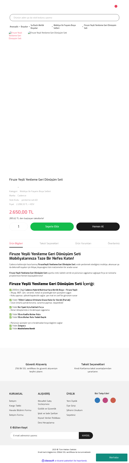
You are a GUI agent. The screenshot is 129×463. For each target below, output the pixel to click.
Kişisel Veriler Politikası (49, 418)
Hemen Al (98, 226)
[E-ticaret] (64, 460)
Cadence (22, 195)
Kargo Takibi (15, 405)
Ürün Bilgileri (16, 243)
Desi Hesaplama (46, 422)
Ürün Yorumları (83, 243)
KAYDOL (86, 435)
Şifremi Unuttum (75, 410)
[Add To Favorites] (18, 186)
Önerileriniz (114, 243)
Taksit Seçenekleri (49, 243)
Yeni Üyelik (72, 401)
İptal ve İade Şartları (48, 413)
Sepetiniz (71, 415)
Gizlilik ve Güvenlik (47, 408)
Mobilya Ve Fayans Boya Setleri (35, 191)
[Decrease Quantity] (12, 227)
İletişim (12, 401)
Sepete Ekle (52, 226)
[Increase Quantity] (24, 227)
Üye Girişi (71, 405)
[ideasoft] (48, 460)
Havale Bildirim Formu (20, 410)
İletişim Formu (16, 415)
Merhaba (113, 457)
